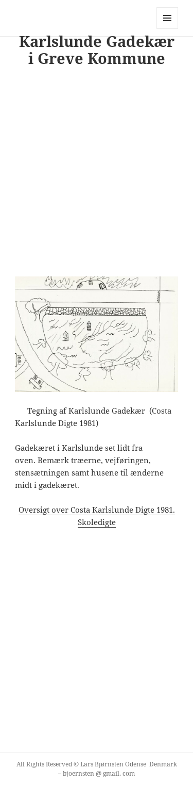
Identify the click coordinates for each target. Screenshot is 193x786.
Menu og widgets (167, 28)
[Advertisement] (96, 176)
